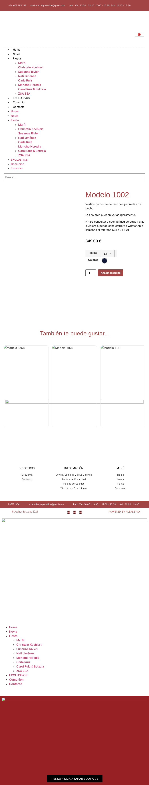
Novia (14, 115)
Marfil (22, 63)
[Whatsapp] (80, 512)
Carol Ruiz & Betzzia (32, 89)
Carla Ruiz (25, 80)
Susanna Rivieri (28, 71)
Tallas (93, 252)
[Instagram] (74, 512)
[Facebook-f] (68, 512)
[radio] (104, 260)
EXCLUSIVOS (19, 159)
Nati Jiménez (27, 76)
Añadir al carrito (111, 272)
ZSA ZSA (24, 155)
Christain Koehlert (30, 67)
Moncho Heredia (29, 85)
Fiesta (17, 58)
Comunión (17, 164)
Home (15, 111)
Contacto (19, 107)
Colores (93, 259)
